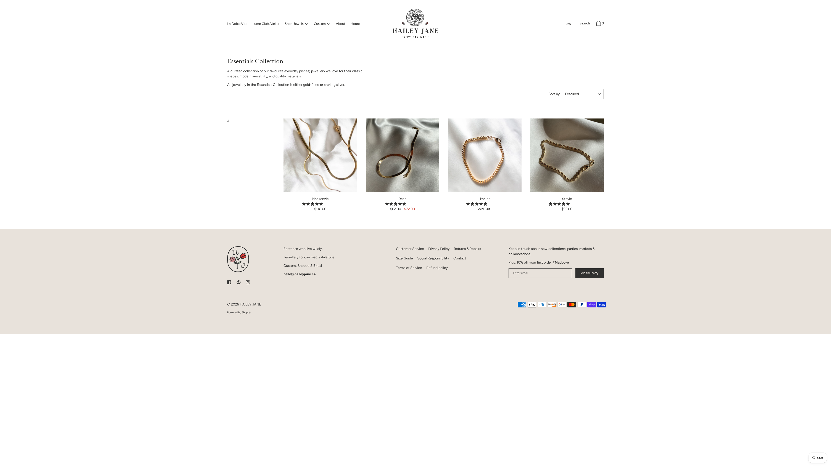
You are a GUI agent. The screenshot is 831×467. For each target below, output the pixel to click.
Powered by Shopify (239, 312)
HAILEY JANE (250, 304)
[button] (313, 204)
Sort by (554, 94)
